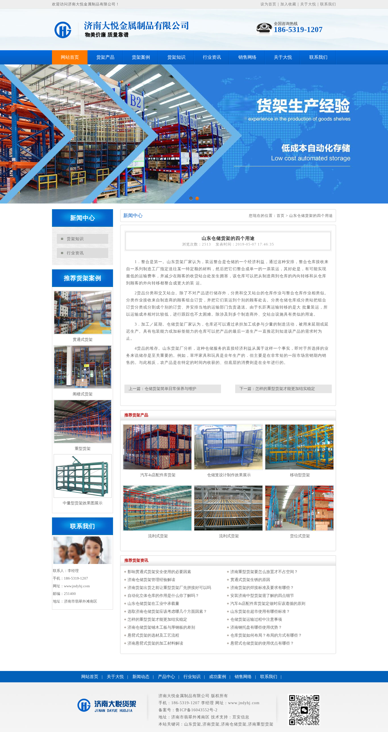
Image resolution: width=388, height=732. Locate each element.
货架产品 (105, 57)
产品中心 (166, 676)
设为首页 (268, 4)
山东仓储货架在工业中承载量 (153, 603)
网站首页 (70, 57)
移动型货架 (300, 475)
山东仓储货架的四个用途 (311, 215)
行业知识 (192, 676)
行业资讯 (212, 57)
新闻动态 (140, 676)
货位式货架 (300, 536)
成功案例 (217, 676)
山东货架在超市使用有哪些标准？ (260, 611)
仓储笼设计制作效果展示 (229, 475)
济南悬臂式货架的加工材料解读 (155, 643)
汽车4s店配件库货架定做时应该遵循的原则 (267, 603)
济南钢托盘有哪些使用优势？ (256, 627)
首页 (281, 215)
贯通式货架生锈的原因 (250, 580)
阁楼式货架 (83, 394)
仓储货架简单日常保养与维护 (170, 389)
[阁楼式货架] (82, 367)
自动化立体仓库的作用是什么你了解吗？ (163, 595)
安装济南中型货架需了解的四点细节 (262, 595)
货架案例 (141, 57)
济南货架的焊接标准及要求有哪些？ (262, 588)
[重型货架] (82, 421)
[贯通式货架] (82, 312)
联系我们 (328, 4)
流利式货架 (158, 536)
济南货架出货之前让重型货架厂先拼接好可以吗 (169, 588)
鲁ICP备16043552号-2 (197, 710)
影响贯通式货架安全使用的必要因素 (159, 572)
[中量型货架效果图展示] (82, 476)
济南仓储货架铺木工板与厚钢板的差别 (161, 627)
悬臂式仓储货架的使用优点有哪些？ (262, 643)
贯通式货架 (83, 339)
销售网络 (247, 57)
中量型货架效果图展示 (83, 503)
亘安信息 (240, 717)
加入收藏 (288, 4)
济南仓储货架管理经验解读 (151, 580)
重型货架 (83, 448)
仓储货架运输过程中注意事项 (256, 619)
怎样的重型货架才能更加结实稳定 (285, 389)
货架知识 (176, 57)
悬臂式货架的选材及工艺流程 (153, 635)
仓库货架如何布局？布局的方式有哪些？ (266, 635)
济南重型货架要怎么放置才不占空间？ (264, 572)
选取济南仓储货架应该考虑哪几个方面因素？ (167, 611)
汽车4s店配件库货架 (158, 475)
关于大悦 (308, 4)
